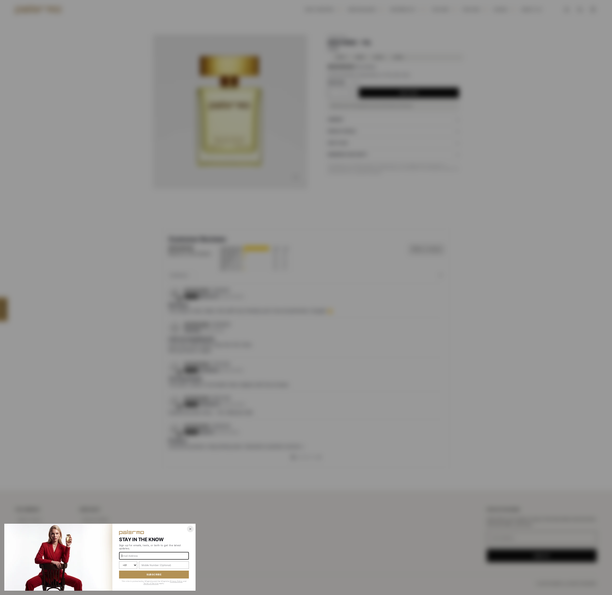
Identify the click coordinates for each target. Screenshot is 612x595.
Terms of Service (151, 583)
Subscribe (154, 574)
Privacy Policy (176, 581)
